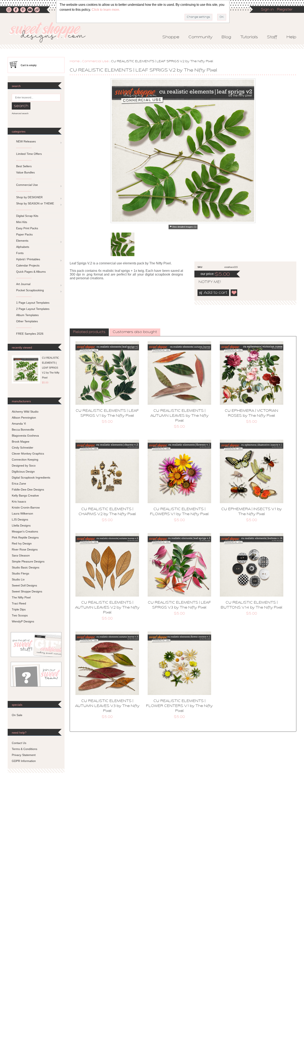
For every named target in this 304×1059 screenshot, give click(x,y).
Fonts (20, 253)
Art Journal (23, 284)
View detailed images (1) (184, 227)
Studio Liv (18, 579)
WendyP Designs (23, 621)
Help (291, 37)
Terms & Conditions (24, 749)
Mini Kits (21, 222)
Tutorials (249, 37)
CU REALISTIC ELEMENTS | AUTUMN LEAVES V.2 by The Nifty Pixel (107, 607)
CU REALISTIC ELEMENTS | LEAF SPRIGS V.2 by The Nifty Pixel (50, 367)
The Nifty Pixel (21, 597)
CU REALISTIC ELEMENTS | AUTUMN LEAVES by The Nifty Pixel (179, 416)
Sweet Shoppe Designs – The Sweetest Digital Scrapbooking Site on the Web (51, 32)
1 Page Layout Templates (32, 302)
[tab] (89, 332)
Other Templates (27, 321)
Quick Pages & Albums (31, 271)
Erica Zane (19, 483)
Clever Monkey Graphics (28, 453)
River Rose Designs (25, 549)
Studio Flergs (20, 573)
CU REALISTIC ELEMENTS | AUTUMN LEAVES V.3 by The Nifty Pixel (107, 706)
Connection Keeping (25, 459)
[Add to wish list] (234, 292)
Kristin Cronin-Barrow (26, 507)
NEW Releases (26, 141)
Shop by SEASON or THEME (35, 203)
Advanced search (20, 113)
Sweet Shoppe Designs (27, 591)
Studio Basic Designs (25, 567)
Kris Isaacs (19, 501)
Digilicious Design (23, 471)
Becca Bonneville (23, 429)
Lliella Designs (21, 525)
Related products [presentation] (89, 332)
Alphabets (22, 246)
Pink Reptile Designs (25, 537)
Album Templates (27, 315)
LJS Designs (20, 519)
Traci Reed (19, 603)
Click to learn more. (106, 9)
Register (285, 9)
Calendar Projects (27, 265)
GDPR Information (24, 761)
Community (200, 37)
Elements (22, 240)
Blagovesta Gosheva (25, 435)
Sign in (267, 9)
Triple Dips (19, 609)
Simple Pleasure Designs (28, 561)
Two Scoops (20, 615)
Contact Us (19, 743)
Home (75, 61)
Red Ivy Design (22, 543)
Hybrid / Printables (28, 259)
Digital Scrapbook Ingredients (31, 477)
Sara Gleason (21, 555)
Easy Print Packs (27, 228)
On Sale (17, 715)
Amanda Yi (19, 423)
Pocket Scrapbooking (30, 290)
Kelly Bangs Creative (25, 495)
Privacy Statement (24, 755)
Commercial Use (95, 61)
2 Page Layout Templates (32, 308)
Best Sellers (24, 166)
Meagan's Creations (25, 531)
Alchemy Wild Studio (25, 411)
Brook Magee (20, 441)
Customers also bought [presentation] (135, 332)
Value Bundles (25, 172)
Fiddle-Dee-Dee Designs (28, 489)
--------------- (24, 147)
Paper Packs (24, 234)
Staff (272, 37)
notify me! (206, 282)
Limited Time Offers (29, 153)
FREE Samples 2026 (29, 333)
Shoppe (170, 37)
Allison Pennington (24, 417)
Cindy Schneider (22, 447)
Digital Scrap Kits (27, 215)
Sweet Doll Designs (24, 585)
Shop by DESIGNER (29, 197)
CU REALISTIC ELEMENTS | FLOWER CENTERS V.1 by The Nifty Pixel (179, 706)
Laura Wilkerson (22, 513)
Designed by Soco (24, 465)
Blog (226, 37)
